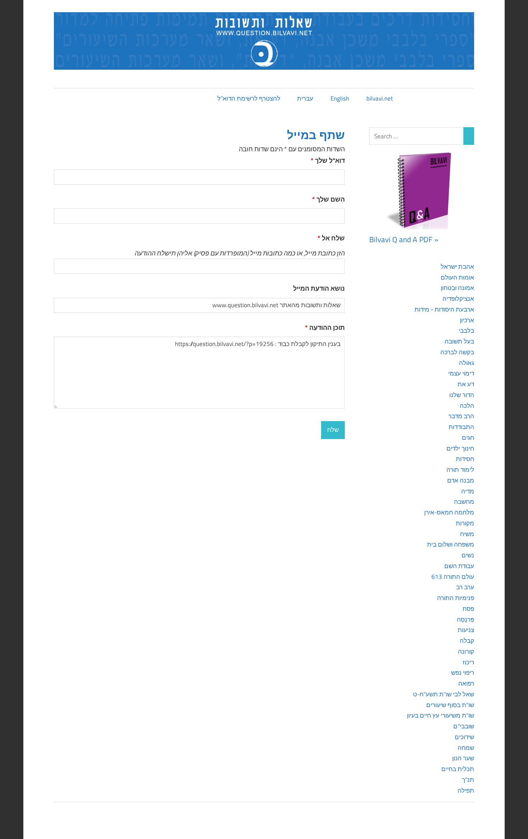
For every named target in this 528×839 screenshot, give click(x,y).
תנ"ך (468, 779)
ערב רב (465, 587)
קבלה (467, 640)
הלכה (467, 405)
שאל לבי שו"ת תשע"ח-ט (443, 694)
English (339, 98)
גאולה (466, 363)
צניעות (466, 630)
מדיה (467, 491)
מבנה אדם (460, 480)
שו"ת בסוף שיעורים (450, 705)
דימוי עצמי (461, 373)
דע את (466, 384)
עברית (305, 98)
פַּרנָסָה (465, 619)
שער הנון (463, 758)
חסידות (465, 459)
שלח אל (331, 238)
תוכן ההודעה (325, 327)
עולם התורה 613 (452, 576)
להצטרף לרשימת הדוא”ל (248, 98)
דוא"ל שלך (328, 160)
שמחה (466, 747)
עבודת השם (459, 566)
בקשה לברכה (457, 352)
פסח (468, 608)
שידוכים (464, 737)
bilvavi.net (379, 98)
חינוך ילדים (460, 448)
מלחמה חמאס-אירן (449, 512)
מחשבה (464, 501)
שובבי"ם (463, 726)
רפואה (466, 683)
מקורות (465, 523)
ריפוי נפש (462, 672)
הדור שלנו (461, 395)
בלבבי (466, 330)
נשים (468, 555)
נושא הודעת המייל (319, 288)
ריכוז (468, 662)
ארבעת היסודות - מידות (444, 309)
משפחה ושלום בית (450, 544)
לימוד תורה (460, 469)
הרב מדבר (461, 416)
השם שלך (328, 199)
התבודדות (461, 427)
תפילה (466, 790)
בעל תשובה (459, 341)
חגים (468, 437)
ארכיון (467, 320)
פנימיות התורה (455, 598)
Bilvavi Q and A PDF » (403, 239)
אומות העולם (457, 277)
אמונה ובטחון (457, 287)
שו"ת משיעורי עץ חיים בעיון (440, 715)
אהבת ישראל (457, 266)
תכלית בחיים (457, 769)
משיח (467, 534)
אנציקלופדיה (458, 298)
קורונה (466, 651)
